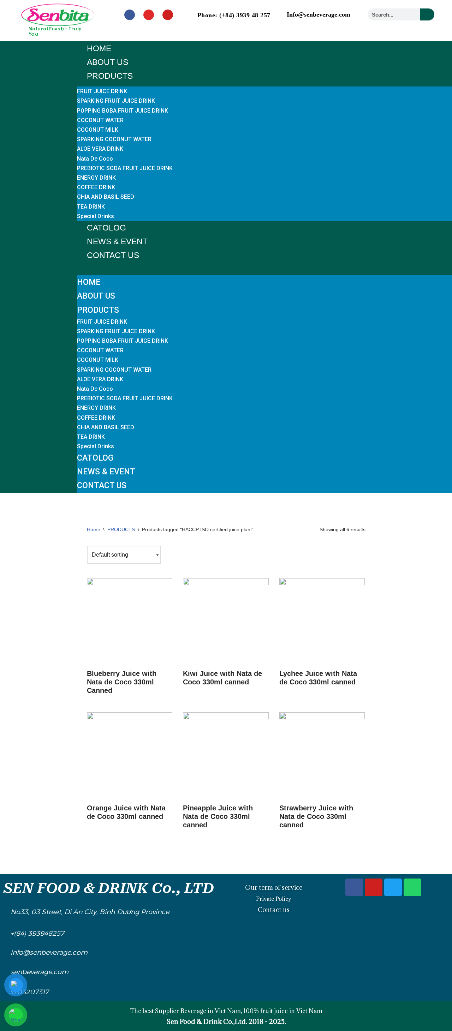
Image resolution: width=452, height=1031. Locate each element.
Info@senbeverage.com (318, 14)
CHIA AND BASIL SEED (105, 196)
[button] (264, 267)
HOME (99, 48)
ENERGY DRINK (96, 177)
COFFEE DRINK (96, 187)
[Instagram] (148, 15)
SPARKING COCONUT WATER (114, 139)
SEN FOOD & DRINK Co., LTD (109, 888)
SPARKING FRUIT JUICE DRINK (116, 100)
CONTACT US (113, 255)
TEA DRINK (91, 206)
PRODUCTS (110, 75)
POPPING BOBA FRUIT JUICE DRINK (122, 110)
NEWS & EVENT (117, 241)
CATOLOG (106, 227)
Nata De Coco (95, 158)
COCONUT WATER (100, 120)
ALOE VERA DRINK (100, 148)
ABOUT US (107, 62)
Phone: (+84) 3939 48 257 (233, 15)
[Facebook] (129, 15)
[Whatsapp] (412, 887)
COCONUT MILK (97, 129)
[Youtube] (167, 15)
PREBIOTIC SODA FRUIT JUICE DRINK (125, 168)
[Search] (427, 14)
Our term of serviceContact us (273, 898)
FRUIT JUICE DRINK (102, 91)
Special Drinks (95, 216)
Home (93, 529)
